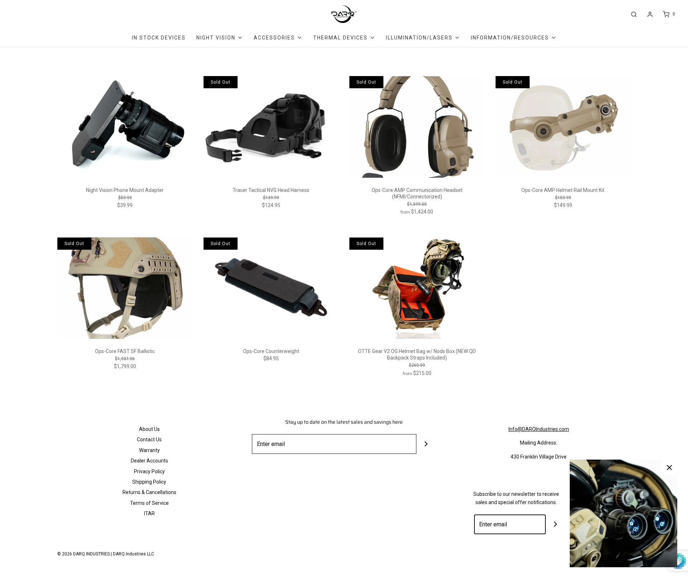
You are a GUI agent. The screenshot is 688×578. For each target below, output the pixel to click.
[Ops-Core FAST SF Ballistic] (125, 288)
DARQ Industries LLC (133, 553)
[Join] (426, 444)
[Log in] (650, 14)
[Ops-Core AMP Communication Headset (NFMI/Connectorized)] (417, 127)
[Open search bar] (633, 14)
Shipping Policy (149, 482)
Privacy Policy (149, 471)
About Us (149, 429)
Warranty (149, 450)
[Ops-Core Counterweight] (271, 288)
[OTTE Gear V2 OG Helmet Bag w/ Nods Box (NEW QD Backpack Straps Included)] (417, 288)
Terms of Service (149, 503)
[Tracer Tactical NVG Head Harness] (271, 127)
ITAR (149, 513)
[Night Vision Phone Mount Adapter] (125, 127)
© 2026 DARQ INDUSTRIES (83, 553)
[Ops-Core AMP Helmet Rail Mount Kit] (563, 127)
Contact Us (149, 439)
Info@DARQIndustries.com (538, 429)
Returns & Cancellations (149, 492)
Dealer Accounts (149, 461)
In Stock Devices (159, 38)
